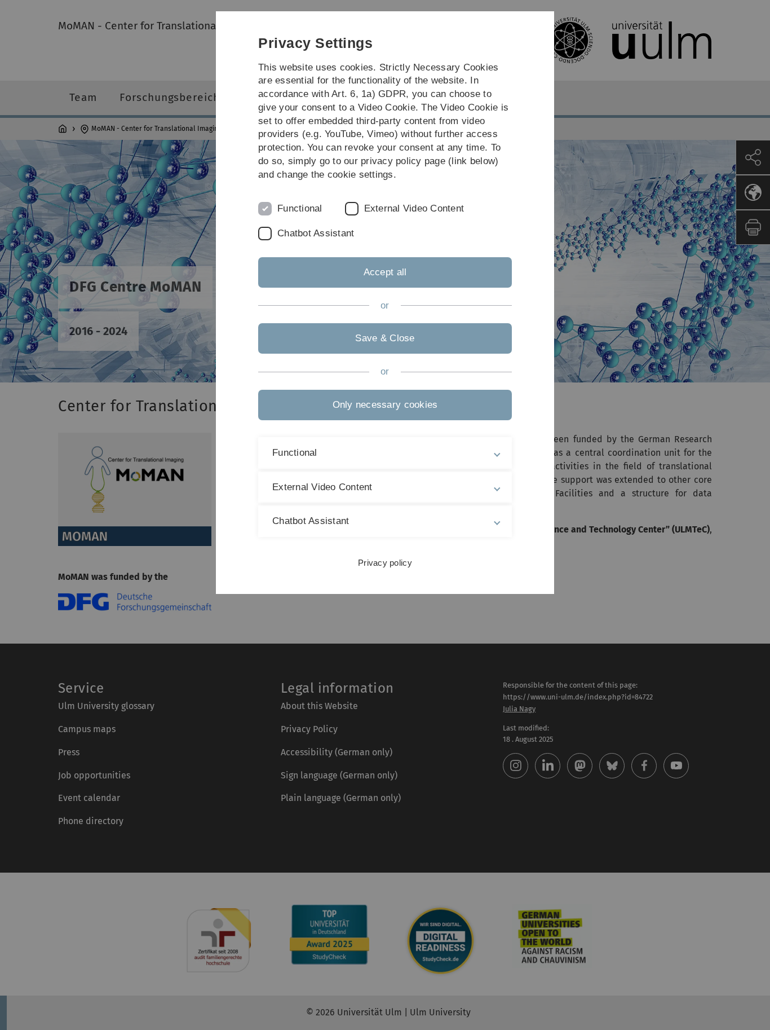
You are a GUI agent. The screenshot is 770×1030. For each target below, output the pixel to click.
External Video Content (414, 208)
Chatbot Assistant (315, 233)
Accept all (385, 272)
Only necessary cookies (385, 404)
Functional (299, 208)
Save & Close (384, 338)
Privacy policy (385, 562)
